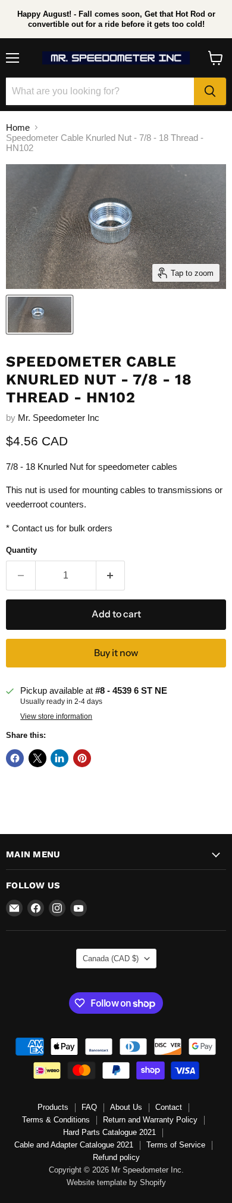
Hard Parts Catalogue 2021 (109, 1132)
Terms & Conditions (56, 1119)
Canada (111, 958)
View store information (56, 716)
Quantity (21, 550)
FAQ (89, 1107)
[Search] (210, 91)
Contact (168, 1107)
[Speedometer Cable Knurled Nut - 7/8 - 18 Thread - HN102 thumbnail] (40, 315)
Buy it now (116, 653)
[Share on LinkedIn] (59, 758)
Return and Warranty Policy (150, 1119)
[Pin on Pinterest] (82, 758)
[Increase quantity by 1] (111, 575)
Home (18, 127)
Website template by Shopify (116, 1182)
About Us (126, 1107)
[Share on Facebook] (15, 758)
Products (52, 1107)
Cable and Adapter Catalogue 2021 (73, 1144)
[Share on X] (37, 758)
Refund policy (116, 1157)
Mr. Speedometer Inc (58, 418)
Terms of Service (175, 1144)
